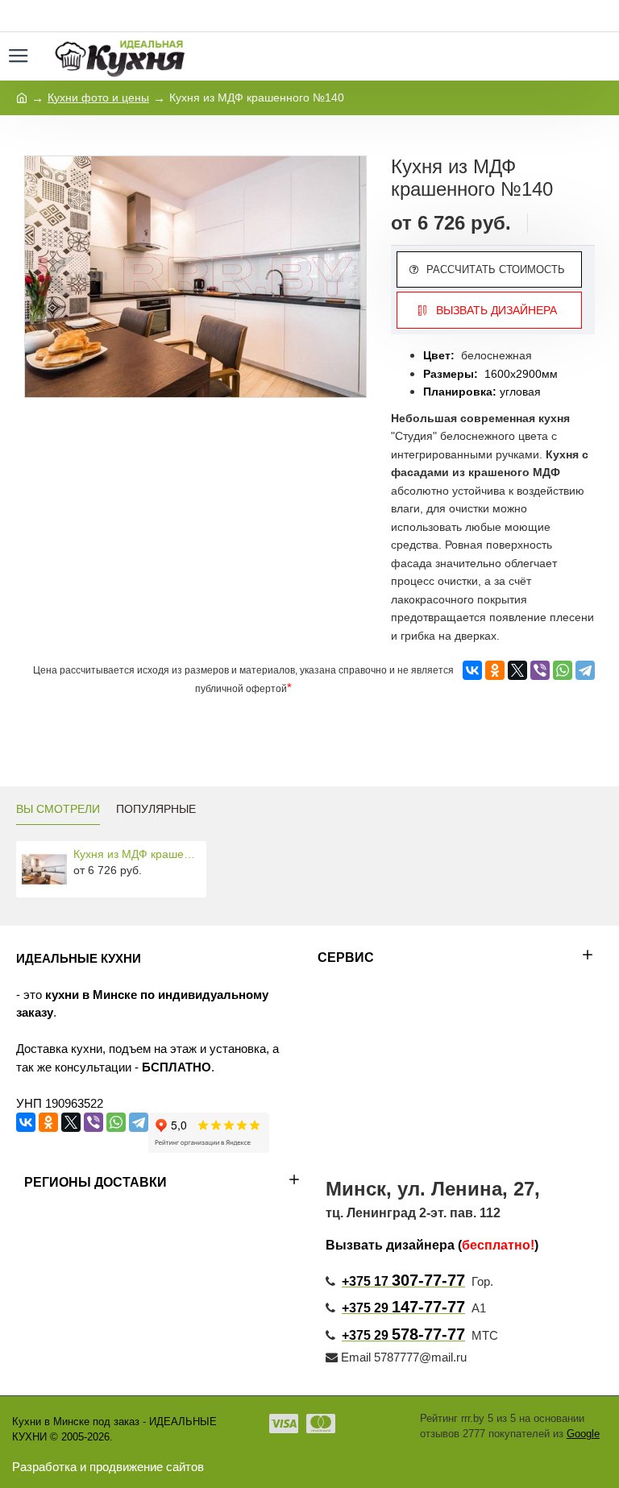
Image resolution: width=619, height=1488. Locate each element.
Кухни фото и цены (98, 97)
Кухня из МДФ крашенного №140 (137, 854)
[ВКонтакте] (472, 670)
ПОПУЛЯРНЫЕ (156, 808)
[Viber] (540, 670)
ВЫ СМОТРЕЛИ (58, 808)
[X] (517, 670)
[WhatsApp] (562, 670)
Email (356, 1357)
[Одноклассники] (495, 670)
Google (583, 1434)
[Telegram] (585, 670)
